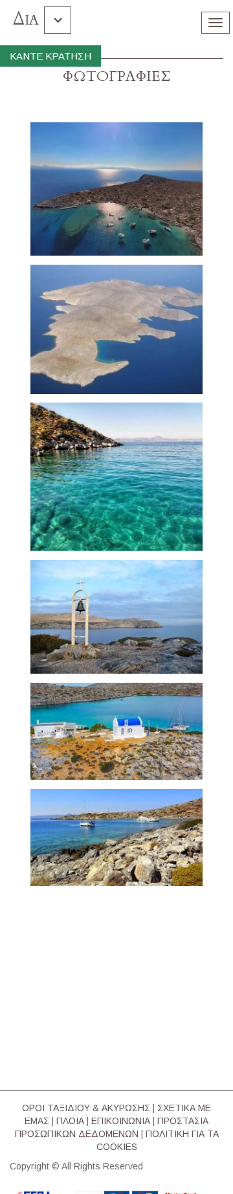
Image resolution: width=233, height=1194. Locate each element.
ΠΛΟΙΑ (70, 1121)
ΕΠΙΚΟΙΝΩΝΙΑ (120, 1121)
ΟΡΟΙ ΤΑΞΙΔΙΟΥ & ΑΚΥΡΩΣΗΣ (86, 1108)
